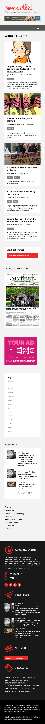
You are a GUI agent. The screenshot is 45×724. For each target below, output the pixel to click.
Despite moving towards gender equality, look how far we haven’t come (21, 69)
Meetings (35, 686)
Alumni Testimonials (12, 677)
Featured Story (10, 683)
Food (9, 412)
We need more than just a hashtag (19, 119)
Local (9, 201)
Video (27, 691)
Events (17, 178)
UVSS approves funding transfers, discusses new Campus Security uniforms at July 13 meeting (27, 475)
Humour (27, 686)
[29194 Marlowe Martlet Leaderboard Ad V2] (22, 20)
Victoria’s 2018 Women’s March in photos (22, 169)
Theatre (10, 420)
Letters (10, 400)
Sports (10, 424)
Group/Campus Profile (13, 686)
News (15, 201)
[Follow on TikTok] (19, 585)
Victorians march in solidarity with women (21, 192)
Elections (24, 680)
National (10, 389)
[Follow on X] (15, 585)
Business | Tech (29, 677)
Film (9, 408)
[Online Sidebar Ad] (20, 364)
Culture (10, 178)
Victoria (10, 393)
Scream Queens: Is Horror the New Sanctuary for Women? (21, 220)
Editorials (11, 396)
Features (10, 128)
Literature (11, 416)
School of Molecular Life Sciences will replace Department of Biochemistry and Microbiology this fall (26, 489)
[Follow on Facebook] (6, 585)
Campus (10, 381)
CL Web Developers (25, 719)
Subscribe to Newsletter (17, 255)
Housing (10, 431)
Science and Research (27, 689)
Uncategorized (18, 691)
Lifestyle (10, 427)
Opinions (10, 79)
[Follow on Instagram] (10, 585)
